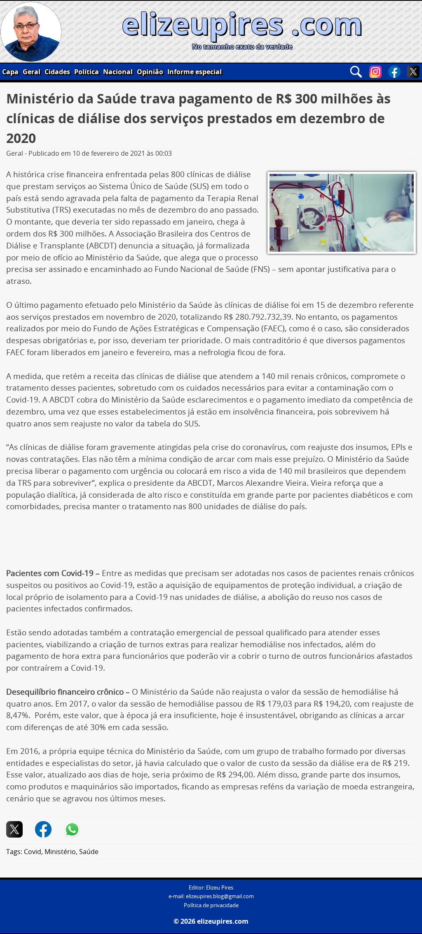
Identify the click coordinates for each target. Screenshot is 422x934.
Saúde (88, 851)
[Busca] (356, 72)
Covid (32, 851)
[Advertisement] (211, 543)
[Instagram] (375, 72)
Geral (31, 71)
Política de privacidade (211, 905)
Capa (10, 71)
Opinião (150, 71)
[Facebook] (394, 72)
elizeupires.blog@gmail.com (220, 896)
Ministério (60, 851)
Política (86, 71)
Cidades (57, 71)
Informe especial (194, 71)
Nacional (118, 71)
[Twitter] (413, 72)
